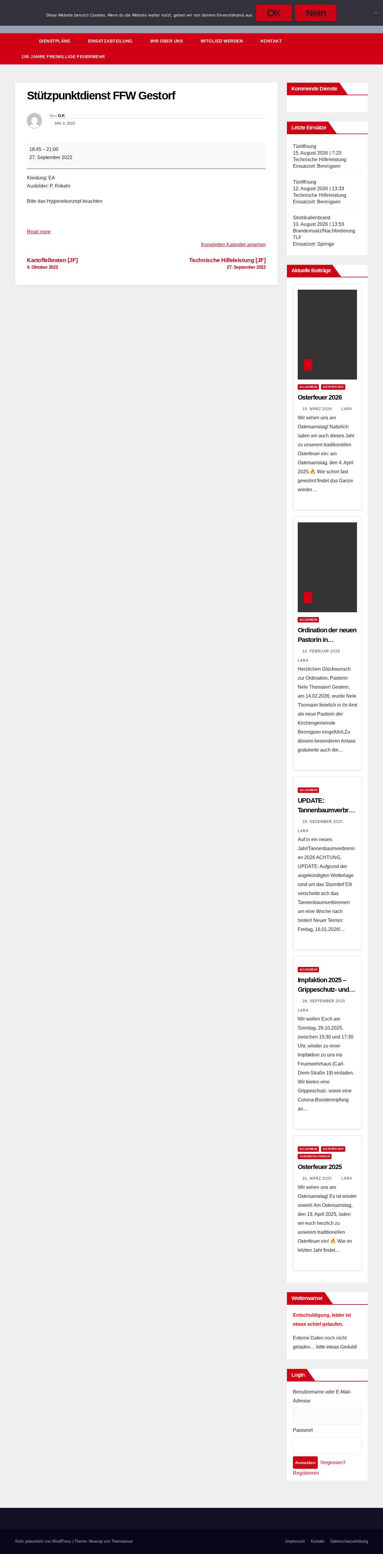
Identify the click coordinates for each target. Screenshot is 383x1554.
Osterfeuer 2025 (320, 1167)
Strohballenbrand (312, 217)
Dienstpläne (55, 41)
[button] (352, 48)
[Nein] (376, 13)
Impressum (295, 1541)
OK (274, 13)
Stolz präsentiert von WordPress (43, 1541)
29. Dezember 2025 (323, 822)
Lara (346, 409)
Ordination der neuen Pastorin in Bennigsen (327, 639)
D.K (61, 115)
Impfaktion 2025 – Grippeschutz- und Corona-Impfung (323, 989)
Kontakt (271, 41)
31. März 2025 (318, 1178)
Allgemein (308, 386)
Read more (39, 231)
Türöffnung (305, 146)
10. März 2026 (318, 409)
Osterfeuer (333, 386)
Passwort (303, 1430)
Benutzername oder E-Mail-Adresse (322, 1396)
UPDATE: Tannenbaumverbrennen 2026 (326, 810)
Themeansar (122, 1541)
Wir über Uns (167, 41)
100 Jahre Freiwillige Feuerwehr (63, 56)
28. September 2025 (324, 1001)
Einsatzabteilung (111, 41)
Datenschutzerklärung (349, 1541)
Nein (316, 13)
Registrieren (306, 1473)
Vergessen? (333, 1462)
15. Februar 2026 (322, 651)
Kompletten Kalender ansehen (233, 244)
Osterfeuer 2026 (320, 397)
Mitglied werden (222, 41)
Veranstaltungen (315, 1156)
